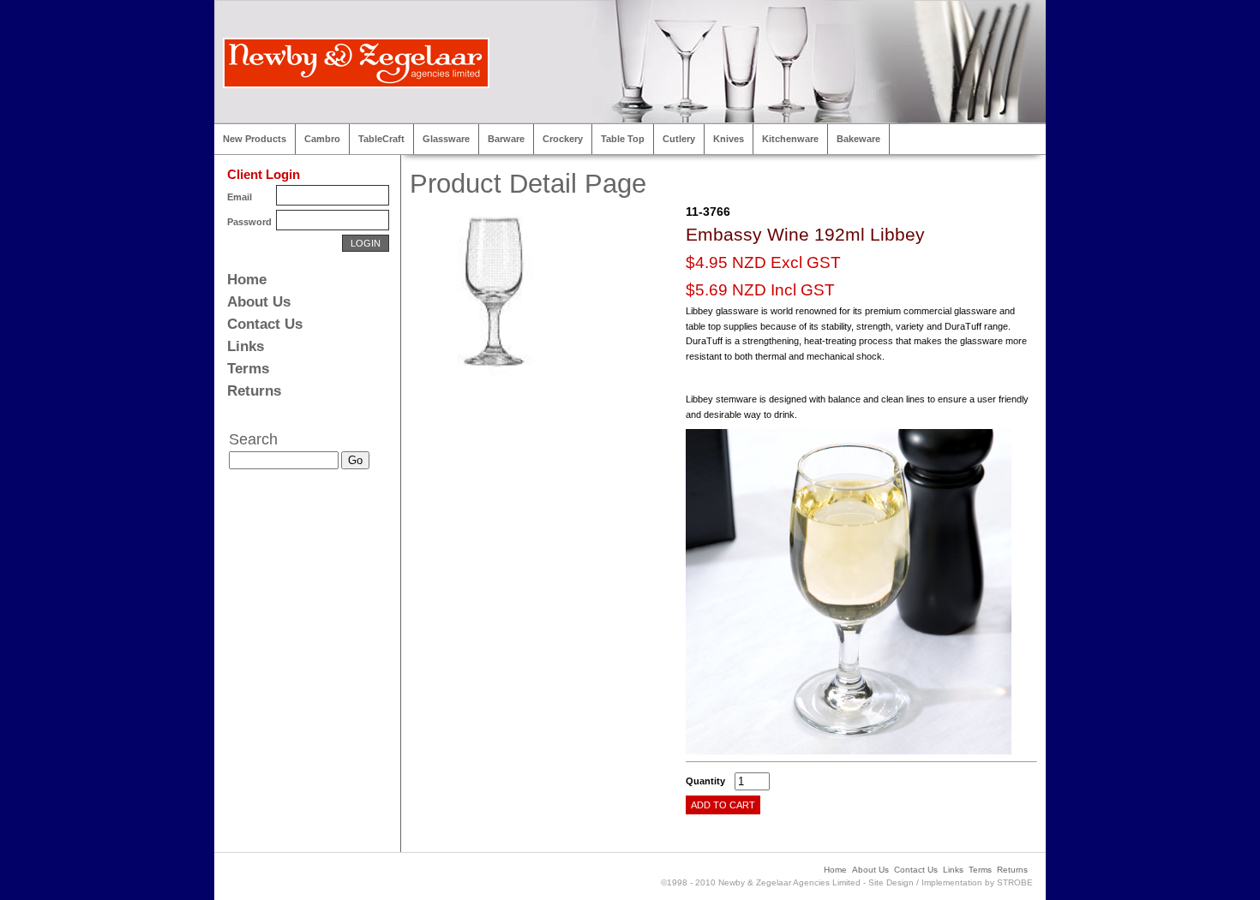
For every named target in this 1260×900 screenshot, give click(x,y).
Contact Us (265, 324)
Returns (254, 391)
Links (245, 346)
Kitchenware (790, 139)
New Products (254, 139)
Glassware (446, 139)
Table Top (623, 139)
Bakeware (858, 139)
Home (247, 279)
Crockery (563, 139)
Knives (728, 139)
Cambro (322, 139)
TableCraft (381, 139)
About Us (259, 302)
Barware (506, 139)
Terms (248, 369)
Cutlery (679, 139)
